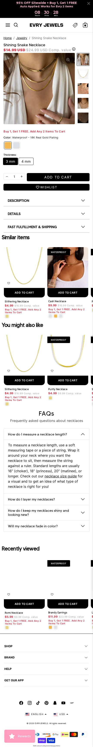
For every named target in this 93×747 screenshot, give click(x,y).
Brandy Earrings (57, 612)
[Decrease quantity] (7, 176)
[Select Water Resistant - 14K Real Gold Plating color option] (7, 316)
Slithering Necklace (17, 301)
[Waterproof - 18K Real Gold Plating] (8, 145)
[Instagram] (29, 703)
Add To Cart (24, 292)
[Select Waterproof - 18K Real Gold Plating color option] (55, 316)
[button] (8, 25)
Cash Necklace (57, 301)
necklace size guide (61, 476)
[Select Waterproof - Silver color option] (61, 316)
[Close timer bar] (88, 3)
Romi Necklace (14, 612)
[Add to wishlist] (9, 283)
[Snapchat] (55, 703)
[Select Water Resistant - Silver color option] (50, 316)
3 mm (10, 161)
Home (7, 38)
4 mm (26, 161)
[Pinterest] (46, 703)
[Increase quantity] (21, 176)
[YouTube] (63, 703)
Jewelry (21, 38)
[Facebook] (21, 703)
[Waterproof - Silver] (16, 145)
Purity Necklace (57, 389)
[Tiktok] (38, 703)
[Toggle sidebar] (75, 25)
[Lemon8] (71, 703)
